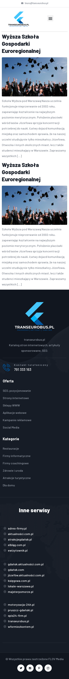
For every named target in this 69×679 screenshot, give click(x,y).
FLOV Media (56, 659)
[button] (50, 18)
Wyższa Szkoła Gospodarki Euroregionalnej (21, 43)
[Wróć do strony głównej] (19, 19)
